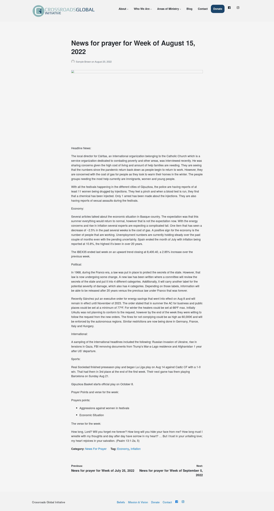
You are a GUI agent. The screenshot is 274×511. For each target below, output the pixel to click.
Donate (217, 9)
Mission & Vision (138, 502)
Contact (203, 9)
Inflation (136, 449)
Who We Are (142, 9)
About (122, 9)
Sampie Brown (84, 61)
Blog (189, 9)
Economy (123, 449)
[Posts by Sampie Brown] (73, 61)
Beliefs (121, 502)
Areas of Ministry (168, 9)
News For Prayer (96, 449)
